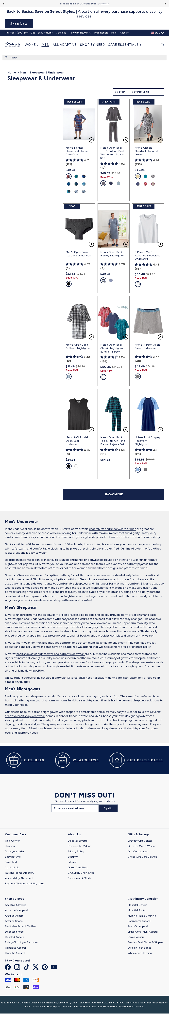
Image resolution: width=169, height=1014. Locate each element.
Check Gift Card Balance (142, 856)
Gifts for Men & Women (142, 846)
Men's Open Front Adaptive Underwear (79, 253)
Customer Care (15, 834)
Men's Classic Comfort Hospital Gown (146, 151)
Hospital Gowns (137, 905)
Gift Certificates (138, 851)
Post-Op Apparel (138, 926)
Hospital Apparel (15, 953)
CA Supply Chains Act (81, 872)
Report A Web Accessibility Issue (24, 883)
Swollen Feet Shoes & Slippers (145, 942)
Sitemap (72, 862)
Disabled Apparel (14, 937)
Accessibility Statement (19, 878)
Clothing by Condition (143, 898)
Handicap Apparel (15, 947)
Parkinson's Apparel (139, 921)
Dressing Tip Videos (79, 846)
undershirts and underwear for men (112, 529)
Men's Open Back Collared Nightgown (78, 346)
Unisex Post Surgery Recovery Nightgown (148, 441)
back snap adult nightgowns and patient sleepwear (50, 654)
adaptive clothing (65, 579)
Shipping (10, 846)
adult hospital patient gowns (98, 677)
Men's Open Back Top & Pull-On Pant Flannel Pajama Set (112, 441)
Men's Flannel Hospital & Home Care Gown (77, 151)
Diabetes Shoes (14, 931)
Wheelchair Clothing (140, 953)
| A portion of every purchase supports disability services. (84, 13)
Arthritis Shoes (14, 921)
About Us (74, 834)
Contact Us (12, 867)
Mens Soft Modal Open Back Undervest (77, 441)
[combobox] (84, 57)
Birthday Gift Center (140, 840)
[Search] (6, 57)
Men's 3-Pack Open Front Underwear (147, 346)
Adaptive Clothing (15, 905)
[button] (32, 44)
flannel (29, 662)
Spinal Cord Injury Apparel (143, 931)
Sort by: (120, 92)
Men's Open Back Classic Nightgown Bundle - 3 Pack (112, 348)
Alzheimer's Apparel (16, 910)
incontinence (74, 560)
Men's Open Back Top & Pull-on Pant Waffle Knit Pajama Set (112, 153)
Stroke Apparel (136, 937)
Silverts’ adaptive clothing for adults (90, 544)
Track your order (14, 851)
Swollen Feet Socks (139, 947)
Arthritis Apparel (14, 915)
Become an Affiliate (79, 878)
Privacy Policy (76, 851)
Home (11, 72)
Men (23, 72)
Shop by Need (14, 898)
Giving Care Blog (77, 867)
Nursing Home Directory (19, 872)
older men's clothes (148, 548)
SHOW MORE (113, 494)
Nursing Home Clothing (142, 915)
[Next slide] (165, 3)
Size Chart (11, 862)
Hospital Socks (137, 910)
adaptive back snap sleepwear (25, 716)
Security (73, 856)
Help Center (12, 840)
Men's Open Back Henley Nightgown (112, 253)
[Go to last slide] (4, 3)
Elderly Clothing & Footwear (21, 942)
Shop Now (19, 23)
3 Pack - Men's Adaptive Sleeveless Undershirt (147, 255)
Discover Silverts (77, 840)
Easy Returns (13, 856)
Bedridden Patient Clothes (20, 926)
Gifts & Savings (138, 834)
